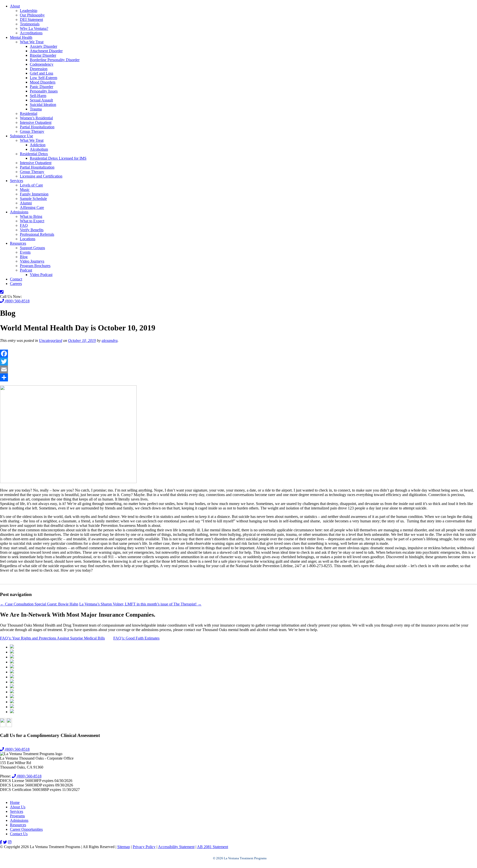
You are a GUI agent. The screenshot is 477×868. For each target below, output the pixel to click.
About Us (17, 807)
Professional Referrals (37, 234)
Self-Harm (38, 95)
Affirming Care (32, 207)
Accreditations (31, 33)
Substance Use (21, 136)
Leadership (28, 10)
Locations (27, 239)
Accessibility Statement (176, 847)
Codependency (41, 64)
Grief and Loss (41, 73)
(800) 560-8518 (17, 301)
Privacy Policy (144, 847)
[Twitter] (238, 361)
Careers (16, 283)
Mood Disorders (42, 82)
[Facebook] (238, 354)
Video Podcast (41, 275)
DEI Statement (31, 19)
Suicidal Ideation (43, 104)
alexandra (110, 340)
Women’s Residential (36, 118)
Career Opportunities (26, 829)
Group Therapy (32, 131)
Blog (24, 257)
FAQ (24, 225)
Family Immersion (34, 194)
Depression (38, 69)
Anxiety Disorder (43, 46)
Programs (17, 816)
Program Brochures (35, 266)
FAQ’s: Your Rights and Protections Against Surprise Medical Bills (52, 638)
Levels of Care (31, 185)
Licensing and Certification (41, 176)
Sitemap (123, 847)
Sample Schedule (33, 198)
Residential (28, 113)
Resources (18, 243)
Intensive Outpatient (35, 122)
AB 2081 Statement (212, 847)
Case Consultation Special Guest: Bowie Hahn (39, 604)
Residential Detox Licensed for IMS (58, 158)
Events (25, 252)
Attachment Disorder (46, 51)
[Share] (238, 377)
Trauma (36, 109)
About (15, 6)
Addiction (37, 145)
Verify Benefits (31, 230)
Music (25, 189)
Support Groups (32, 248)
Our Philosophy (32, 15)
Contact (16, 279)
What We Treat (31, 42)
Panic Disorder (41, 87)
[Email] (238, 369)
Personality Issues (44, 91)
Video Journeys (32, 261)
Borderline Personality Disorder (55, 60)
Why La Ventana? (34, 28)
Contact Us (19, 834)
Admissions (19, 212)
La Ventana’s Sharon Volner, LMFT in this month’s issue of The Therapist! (140, 604)
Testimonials (30, 24)
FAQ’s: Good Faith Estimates (136, 638)
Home (15, 802)
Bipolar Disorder (43, 55)
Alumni (26, 203)
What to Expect (32, 221)
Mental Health (21, 37)
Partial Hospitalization (37, 127)
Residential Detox (34, 154)
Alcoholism (39, 149)
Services (16, 181)
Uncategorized (50, 340)
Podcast (26, 270)
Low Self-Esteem (43, 78)
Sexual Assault (41, 100)
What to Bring (31, 216)
